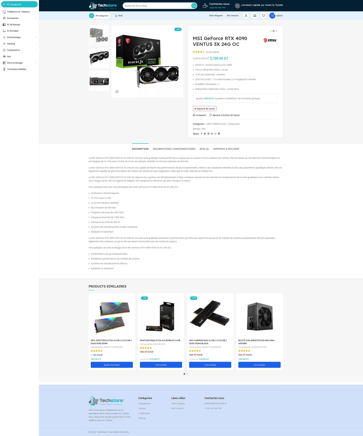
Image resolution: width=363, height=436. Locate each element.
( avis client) (212, 51)
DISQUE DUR (159, 344)
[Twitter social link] (205, 133)
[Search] (194, 5)
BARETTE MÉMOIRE (113, 347)
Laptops (142, 408)
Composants (234, 123)
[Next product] (276, 31)
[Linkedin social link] (212, 133)
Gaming (141, 418)
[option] (99, 36)
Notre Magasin (178, 403)
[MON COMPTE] (246, 15)
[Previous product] (270, 31)
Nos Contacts (177, 408)
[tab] (140, 147)
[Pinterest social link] (208, 133)
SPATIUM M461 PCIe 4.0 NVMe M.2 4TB (160, 340)
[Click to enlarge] (117, 91)
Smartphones (144, 403)
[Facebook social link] (201, 133)
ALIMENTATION (259, 347)
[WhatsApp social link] (215, 133)
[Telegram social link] (219, 133)
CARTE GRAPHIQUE (216, 123)
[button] (112, 365)
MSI (204, 128)
